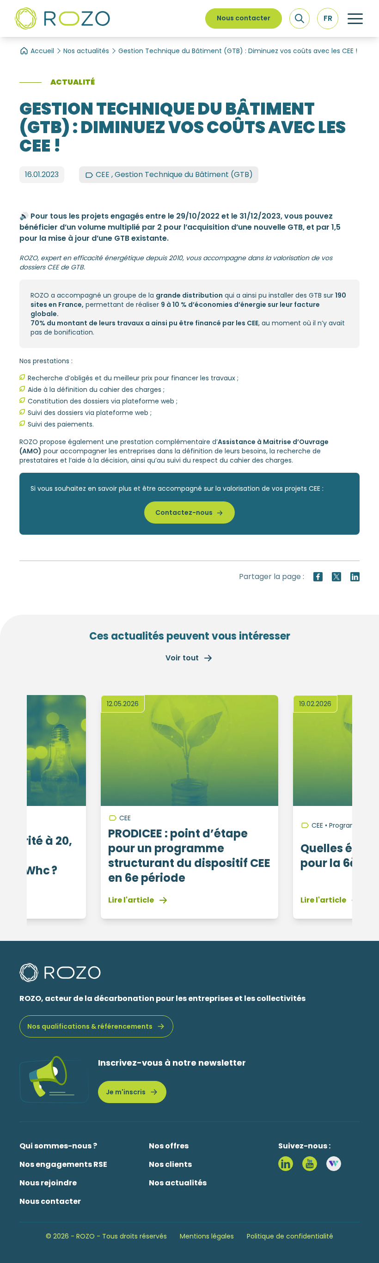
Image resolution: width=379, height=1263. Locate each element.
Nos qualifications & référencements (90, 1026)
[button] (328, 18)
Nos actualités (86, 50)
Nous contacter (243, 18)
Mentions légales (207, 1236)
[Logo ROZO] (62, 18)
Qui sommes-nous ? (58, 1146)
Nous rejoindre (48, 1183)
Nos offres (169, 1146)
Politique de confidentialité (290, 1236)
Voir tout (182, 658)
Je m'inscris (126, 1092)
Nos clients (170, 1164)
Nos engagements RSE (63, 1164)
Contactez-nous (184, 512)
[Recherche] (299, 18)
